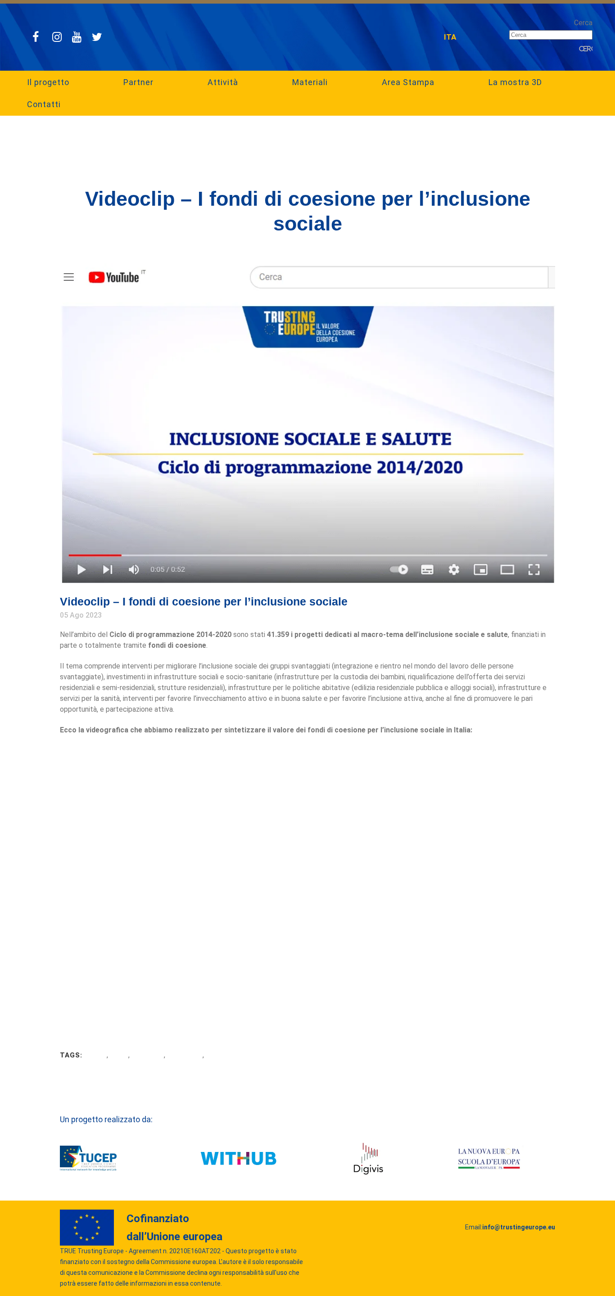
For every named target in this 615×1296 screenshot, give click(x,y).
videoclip (147, 1055)
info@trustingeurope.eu (518, 1227)
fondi (119, 1055)
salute (95, 1055)
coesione (222, 1055)
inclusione (185, 1055)
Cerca (583, 22)
